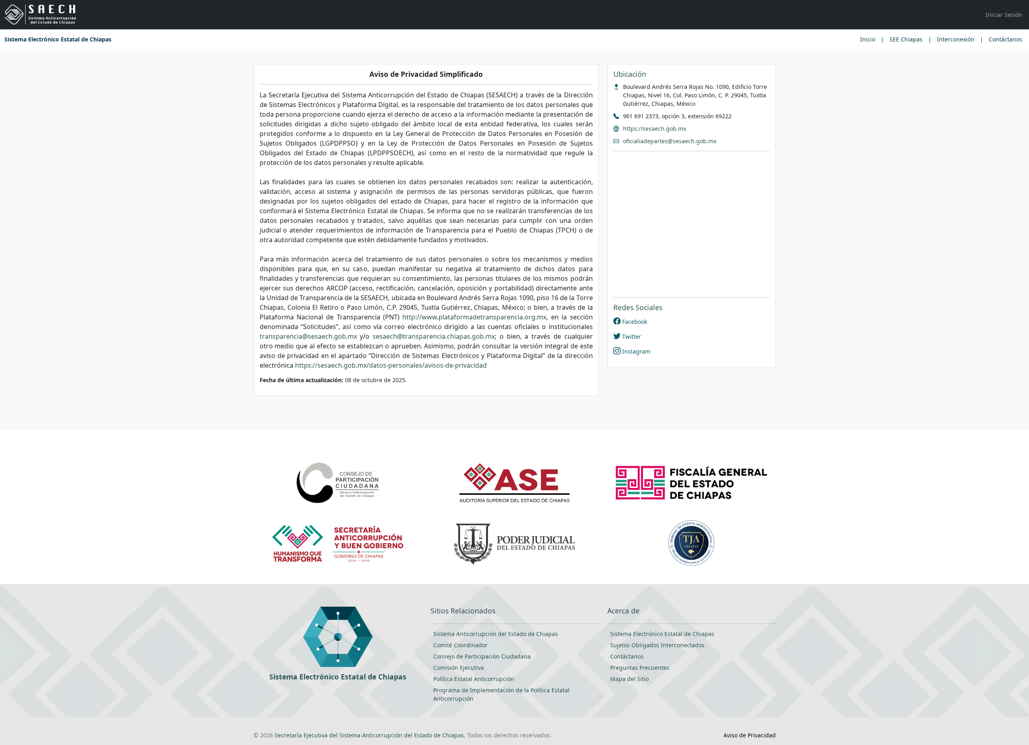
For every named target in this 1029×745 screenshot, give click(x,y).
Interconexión (955, 39)
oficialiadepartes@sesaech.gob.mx (669, 141)
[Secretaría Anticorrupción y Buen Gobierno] (337, 542)
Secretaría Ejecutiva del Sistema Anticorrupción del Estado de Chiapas (369, 735)
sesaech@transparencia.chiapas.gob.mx (434, 336)
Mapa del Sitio (629, 679)
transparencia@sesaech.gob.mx (308, 336)
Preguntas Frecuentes (639, 667)
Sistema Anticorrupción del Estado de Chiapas (495, 634)
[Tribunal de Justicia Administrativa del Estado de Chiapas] (691, 542)
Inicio (867, 39)
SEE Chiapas (906, 39)
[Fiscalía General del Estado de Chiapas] (691, 482)
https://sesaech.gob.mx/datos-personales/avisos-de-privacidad (391, 365)
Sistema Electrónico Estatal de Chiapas (57, 39)
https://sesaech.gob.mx (654, 128)
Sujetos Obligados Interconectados (657, 645)
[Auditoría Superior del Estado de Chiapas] (514, 482)
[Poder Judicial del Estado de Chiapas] (514, 542)
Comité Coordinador (460, 645)
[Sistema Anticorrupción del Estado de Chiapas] (40, 15)
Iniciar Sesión (1004, 15)
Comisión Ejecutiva (458, 667)
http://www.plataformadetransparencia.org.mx (474, 317)
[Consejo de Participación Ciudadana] (338, 482)
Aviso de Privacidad (750, 735)
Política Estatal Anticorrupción (473, 679)
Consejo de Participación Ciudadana (482, 656)
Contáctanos (1005, 39)
